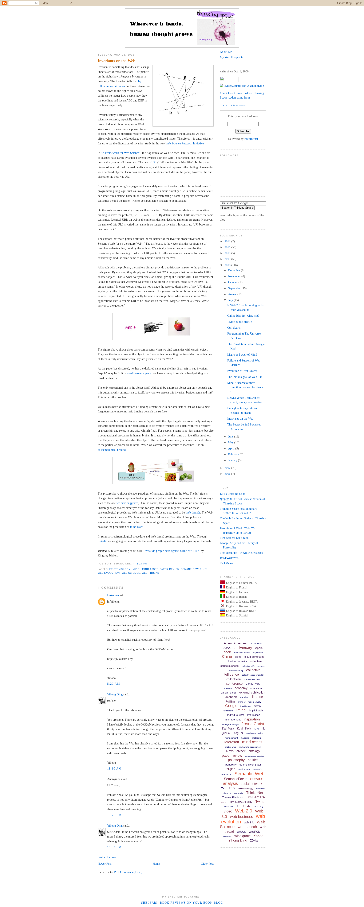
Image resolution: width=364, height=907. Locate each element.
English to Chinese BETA (241, 582)
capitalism (258, 652)
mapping (245, 738)
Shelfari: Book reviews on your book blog (182, 902)
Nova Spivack (236, 751)
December (234, 270)
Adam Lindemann (236, 643)
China (227, 656)
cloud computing (254, 656)
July (231, 300)
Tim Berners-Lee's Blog (234, 537)
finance (257, 697)
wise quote (242, 836)
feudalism (244, 697)
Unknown (113, 595)
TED (232, 788)
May (231, 442)
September (235, 288)
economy (241, 688)
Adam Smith (256, 643)
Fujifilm (230, 701)
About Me (226, 51)
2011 (228, 247)
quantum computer (250, 764)
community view (252, 679)
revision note (244, 769)
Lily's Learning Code (232, 493)
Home (156, 863)
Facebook (230, 697)
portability (231, 764)
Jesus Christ (253, 724)
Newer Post (104, 863)
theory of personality (233, 793)
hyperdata (228, 711)
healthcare (245, 706)
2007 (228, 468)
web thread (150, 573)
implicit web (256, 710)
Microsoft (231, 742)
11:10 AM (114, 768)
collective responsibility (253, 675)
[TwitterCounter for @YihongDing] (242, 85)
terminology (245, 788)
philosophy (236, 760)
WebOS (241, 831)
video (228, 811)
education (256, 688)
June (231, 436)
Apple (259, 648)
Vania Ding (258, 806)
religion (230, 769)
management (231, 738)
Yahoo (258, 836)
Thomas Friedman (232, 797)
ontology (254, 751)
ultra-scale (228, 806)
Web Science (131, 573)
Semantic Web (191, 569)
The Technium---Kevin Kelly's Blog (241, 552)
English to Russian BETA (241, 610)
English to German (237, 592)
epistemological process (112, 449)
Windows (227, 836)
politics (253, 760)
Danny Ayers (253, 683)
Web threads (193, 512)
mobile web (230, 747)
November (234, 276)
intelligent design (230, 724)
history (257, 706)
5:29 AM (113, 683)
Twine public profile (239, 321)
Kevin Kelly (244, 728)
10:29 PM (114, 815)
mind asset (136, 526)
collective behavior (236, 661)
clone (238, 656)
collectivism (234, 679)
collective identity (235, 670)
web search (247, 827)
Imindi (102, 541)
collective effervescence (253, 666)
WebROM (255, 831)
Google (231, 706)
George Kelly (254, 702)
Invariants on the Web (116, 60)
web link (249, 822)
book (227, 652)
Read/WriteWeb (229, 558)
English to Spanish (236, 615)
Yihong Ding (115, 694)
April (231, 448)
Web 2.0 (243, 811)
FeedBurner (251, 138)
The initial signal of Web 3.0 (244, 377)
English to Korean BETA (240, 606)
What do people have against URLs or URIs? (172, 550)
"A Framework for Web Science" (121, 153)
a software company (139, 373)
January (233, 460)
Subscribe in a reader (233, 105)
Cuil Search (234, 327)
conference (234, 683)
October (233, 282)
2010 (228, 253)
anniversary (243, 648)
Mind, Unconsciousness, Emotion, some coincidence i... (245, 387)
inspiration (252, 719)
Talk (223, 788)
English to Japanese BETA (241, 601)
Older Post (207, 863)
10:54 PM (114, 847)
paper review (169, 569)
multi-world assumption (250, 747)
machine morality (254, 733)
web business (241, 817)
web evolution (109, 573)
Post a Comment (107, 857)
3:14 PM (142, 563)
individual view (235, 715)
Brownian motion (242, 652)
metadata (256, 738)
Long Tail (238, 733)
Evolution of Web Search (242, 370)
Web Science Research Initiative (185, 143)
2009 (228, 259)
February (234, 454)
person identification (255, 756)
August (232, 294)
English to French (236, 587)
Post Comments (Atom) (128, 872)
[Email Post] (148, 563)
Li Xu (257, 729)
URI (154, 162)
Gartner (241, 702)
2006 (228, 473)
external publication (252, 692)
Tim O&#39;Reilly (240, 801)
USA (246, 806)
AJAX (227, 648)
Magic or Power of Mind (242, 354)
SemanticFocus (235, 779)
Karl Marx (228, 728)
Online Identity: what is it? (243, 315)
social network (251, 784)
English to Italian (236, 596)
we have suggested (127, 503)
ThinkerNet (254, 793)
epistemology (119, 569)
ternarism (260, 788)
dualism (228, 688)
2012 (228, 241)
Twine (259, 802)
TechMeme (226, 563)
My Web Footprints (231, 57)
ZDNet (254, 840)
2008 (228, 265)
